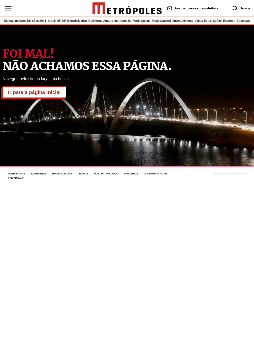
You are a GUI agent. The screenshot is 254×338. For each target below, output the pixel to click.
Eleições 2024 (36, 21)
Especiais (243, 21)
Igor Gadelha (122, 21)
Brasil (52, 21)
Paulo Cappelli (161, 21)
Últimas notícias (15, 21)
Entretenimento (182, 21)
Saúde (217, 21)
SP (64, 21)
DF (59, 21)
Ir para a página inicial (34, 92)
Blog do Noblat (77, 21)
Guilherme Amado (100, 21)
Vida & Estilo (203, 21)
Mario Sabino (141, 21)
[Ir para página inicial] (127, 8)
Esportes (229, 21)
